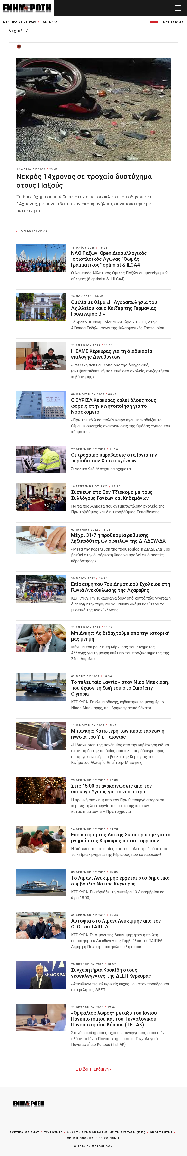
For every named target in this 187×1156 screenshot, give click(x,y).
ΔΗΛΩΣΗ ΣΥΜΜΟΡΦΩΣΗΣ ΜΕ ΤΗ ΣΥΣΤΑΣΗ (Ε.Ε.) (106, 1132)
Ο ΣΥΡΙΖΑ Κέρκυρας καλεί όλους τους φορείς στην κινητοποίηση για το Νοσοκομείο (113, 406)
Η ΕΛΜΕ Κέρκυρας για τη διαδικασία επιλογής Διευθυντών (111, 354)
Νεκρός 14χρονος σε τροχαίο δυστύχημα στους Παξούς (84, 180)
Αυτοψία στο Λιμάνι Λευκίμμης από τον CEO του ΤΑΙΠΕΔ (116, 924)
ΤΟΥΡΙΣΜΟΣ (172, 22)
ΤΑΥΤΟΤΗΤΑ (53, 1132)
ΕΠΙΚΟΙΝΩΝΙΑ (109, 1138)
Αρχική (16, 31)
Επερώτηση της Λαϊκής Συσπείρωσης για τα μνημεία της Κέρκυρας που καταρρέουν (120, 838)
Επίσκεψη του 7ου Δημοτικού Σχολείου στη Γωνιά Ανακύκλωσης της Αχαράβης (120, 587)
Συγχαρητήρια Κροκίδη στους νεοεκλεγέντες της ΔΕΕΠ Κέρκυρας (111, 973)
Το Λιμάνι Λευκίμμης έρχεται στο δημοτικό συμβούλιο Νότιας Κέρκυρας (120, 881)
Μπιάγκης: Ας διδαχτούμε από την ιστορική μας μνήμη (120, 636)
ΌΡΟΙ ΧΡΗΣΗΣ (161, 1132)
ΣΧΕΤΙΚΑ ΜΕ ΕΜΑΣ (25, 1132)
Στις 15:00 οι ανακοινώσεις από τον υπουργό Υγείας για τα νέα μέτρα (111, 789)
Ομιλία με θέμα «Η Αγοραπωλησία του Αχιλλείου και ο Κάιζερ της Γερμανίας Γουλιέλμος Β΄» (114, 308)
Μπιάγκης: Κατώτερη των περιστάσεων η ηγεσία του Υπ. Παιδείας (117, 734)
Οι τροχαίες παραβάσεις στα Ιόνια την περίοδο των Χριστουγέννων (114, 458)
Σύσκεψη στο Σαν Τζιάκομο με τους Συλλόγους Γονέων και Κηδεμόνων (112, 495)
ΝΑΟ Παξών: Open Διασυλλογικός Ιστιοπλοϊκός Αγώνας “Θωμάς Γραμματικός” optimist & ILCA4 (109, 259)
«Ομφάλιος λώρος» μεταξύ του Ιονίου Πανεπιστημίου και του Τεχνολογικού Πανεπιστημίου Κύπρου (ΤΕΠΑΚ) (114, 1019)
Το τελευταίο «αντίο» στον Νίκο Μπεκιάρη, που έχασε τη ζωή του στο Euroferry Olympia (120, 688)
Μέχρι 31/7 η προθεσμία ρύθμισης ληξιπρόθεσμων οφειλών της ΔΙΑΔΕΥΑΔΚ (118, 538)
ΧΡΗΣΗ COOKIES (80, 1138)
